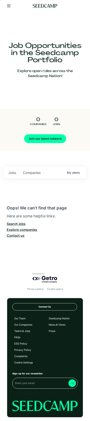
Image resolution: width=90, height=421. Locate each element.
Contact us (15, 235)
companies (32, 173)
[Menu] (8, 6)
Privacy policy (35, 289)
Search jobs (16, 224)
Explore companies (22, 230)
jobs (12, 173)
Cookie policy (55, 289)
